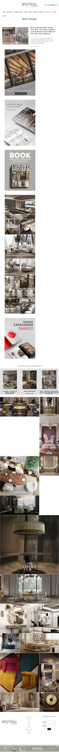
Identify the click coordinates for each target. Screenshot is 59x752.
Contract (40, 12)
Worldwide (9, 12)
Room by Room (47, 12)
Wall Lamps (29, 729)
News (32, 25)
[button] (57, 383)
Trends (30, 12)
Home (4, 12)
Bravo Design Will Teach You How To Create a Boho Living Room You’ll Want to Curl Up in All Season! (43, 31)
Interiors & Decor (18, 12)
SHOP (53, 12)
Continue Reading (35, 46)
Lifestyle (35, 12)
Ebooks (5, 15)
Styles (25, 12)
